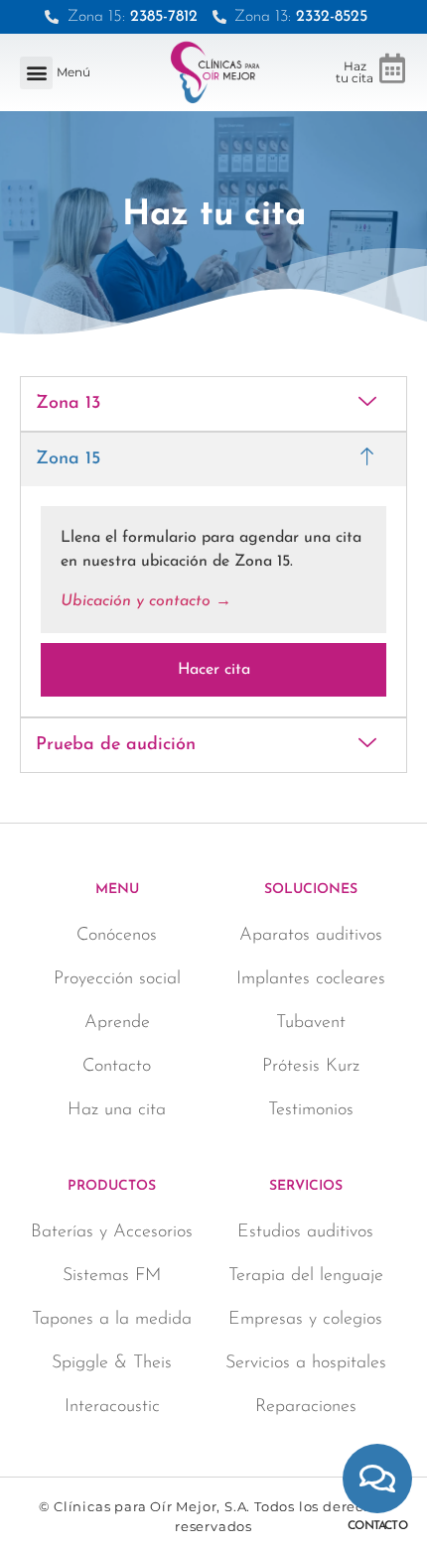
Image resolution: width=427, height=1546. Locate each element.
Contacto (377, 1526)
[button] (36, 73)
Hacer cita (214, 670)
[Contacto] (377, 1478)
